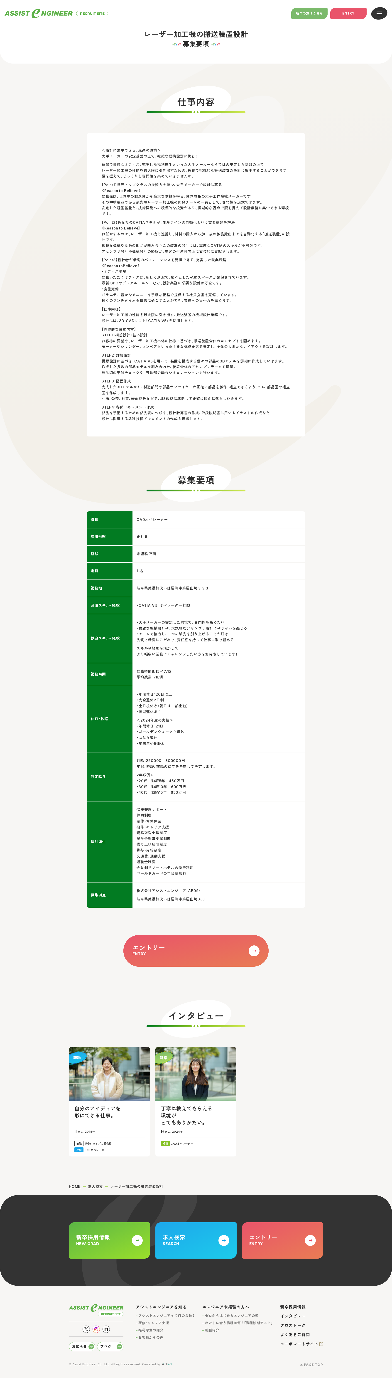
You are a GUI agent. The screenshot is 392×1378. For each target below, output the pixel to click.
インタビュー (293, 1316)
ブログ (105, 1346)
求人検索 (95, 1186)
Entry (348, 13)
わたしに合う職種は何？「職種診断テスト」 (239, 1323)
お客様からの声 (151, 1337)
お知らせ (79, 1346)
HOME (75, 1186)
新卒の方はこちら (309, 13)
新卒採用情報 (293, 1307)
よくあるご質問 (295, 1334)
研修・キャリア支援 (153, 1323)
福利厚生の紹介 (151, 1330)
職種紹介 (212, 1330)
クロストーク (293, 1325)
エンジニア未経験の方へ (225, 1307)
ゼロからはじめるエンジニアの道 (232, 1316)
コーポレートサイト (299, 1344)
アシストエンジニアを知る (161, 1307)
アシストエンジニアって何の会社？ (166, 1316)
